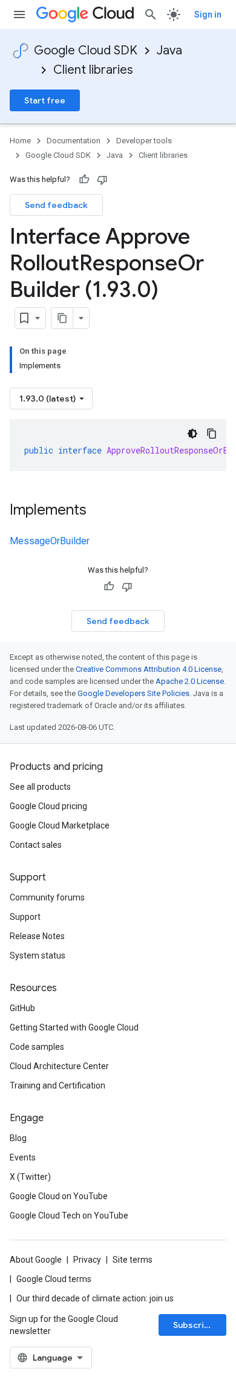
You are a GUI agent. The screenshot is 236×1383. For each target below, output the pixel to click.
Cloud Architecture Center (59, 1066)
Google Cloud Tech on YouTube (69, 1215)
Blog (18, 1138)
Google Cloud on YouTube (59, 1196)
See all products (40, 787)
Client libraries (93, 69)
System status (37, 955)
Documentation (73, 140)
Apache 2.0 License (190, 681)
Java (169, 50)
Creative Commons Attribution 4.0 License (148, 669)
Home (20, 140)
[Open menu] (19, 14)
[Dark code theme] (192, 433)
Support (25, 917)
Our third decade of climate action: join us (95, 1298)
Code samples (37, 1047)
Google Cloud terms (53, 1279)
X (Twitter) (30, 1177)
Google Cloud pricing (48, 806)
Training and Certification (57, 1085)
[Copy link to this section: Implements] (99, 511)
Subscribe (194, 1325)
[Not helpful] (102, 180)
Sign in (207, 14)
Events (23, 1157)
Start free (44, 100)
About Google (36, 1259)
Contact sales (36, 845)
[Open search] (150, 14)
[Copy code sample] (211, 433)
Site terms (132, 1259)
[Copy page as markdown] (62, 318)
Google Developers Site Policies (133, 693)
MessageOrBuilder (50, 541)
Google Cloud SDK (85, 50)
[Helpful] (84, 180)
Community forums (47, 897)
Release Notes (37, 936)
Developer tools (144, 140)
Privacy (87, 1259)
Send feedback (56, 205)
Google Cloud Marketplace (60, 825)
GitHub (22, 1008)
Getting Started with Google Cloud (74, 1027)
